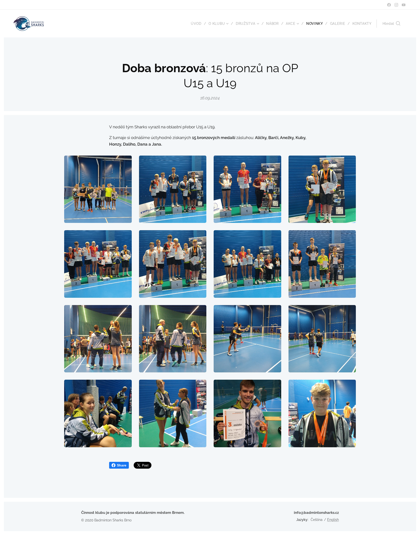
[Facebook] (389, 5)
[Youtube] (404, 5)
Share (121, 465)
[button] (391, 24)
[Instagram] (396, 5)
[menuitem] (198, 24)
